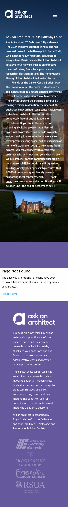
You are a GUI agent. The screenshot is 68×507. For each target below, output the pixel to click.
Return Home (9, 293)
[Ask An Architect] (18, 11)
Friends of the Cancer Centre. (28, 82)
